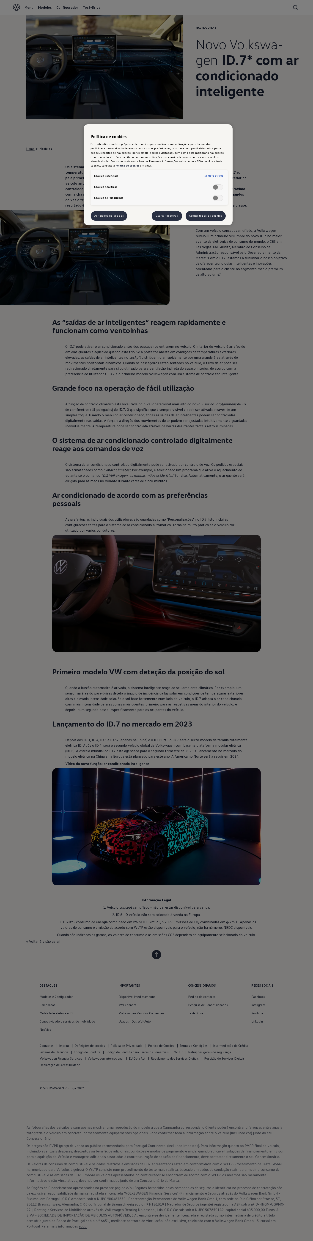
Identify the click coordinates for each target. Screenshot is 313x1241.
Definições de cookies (109, 215)
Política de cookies (127, 165)
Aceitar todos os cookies (205, 215)
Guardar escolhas (167, 215)
